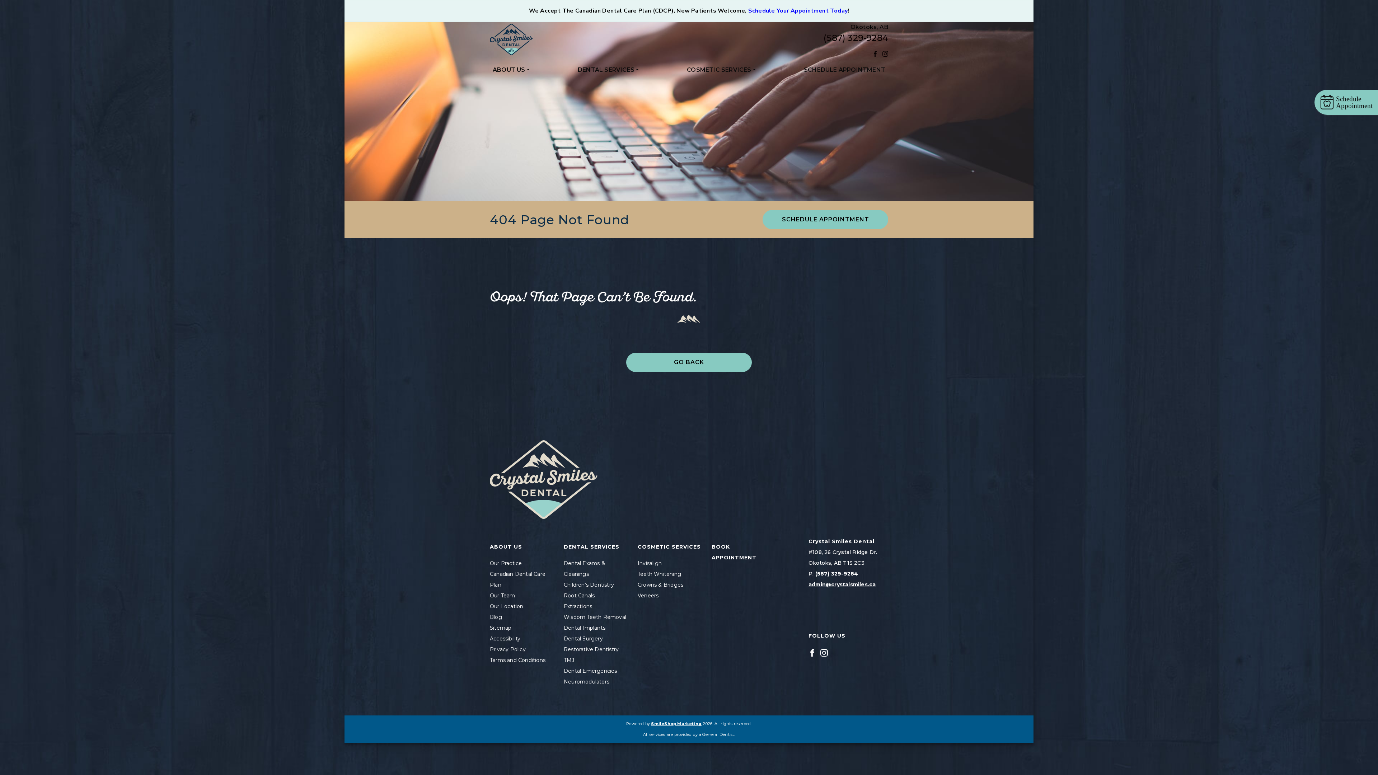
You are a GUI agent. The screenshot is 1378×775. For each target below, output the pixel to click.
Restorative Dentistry (591, 649)
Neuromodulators (586, 681)
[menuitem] (511, 70)
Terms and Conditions (517, 660)
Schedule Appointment (844, 69)
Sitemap (500, 628)
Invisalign (650, 563)
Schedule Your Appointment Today (798, 11)
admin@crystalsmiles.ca (842, 584)
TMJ (569, 660)
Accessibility (505, 638)
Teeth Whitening (659, 574)
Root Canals (579, 595)
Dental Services (606, 69)
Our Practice (506, 563)
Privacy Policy (508, 649)
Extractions (578, 606)
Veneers (648, 595)
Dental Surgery (583, 638)
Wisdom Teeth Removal (595, 617)
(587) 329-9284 (856, 38)
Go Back (689, 362)
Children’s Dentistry (589, 585)
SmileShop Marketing (676, 723)
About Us (509, 69)
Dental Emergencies (590, 671)
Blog (496, 617)
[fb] (875, 53)
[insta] (885, 53)
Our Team (502, 595)
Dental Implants (584, 628)
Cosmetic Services (719, 69)
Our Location (506, 606)
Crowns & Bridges (660, 585)
